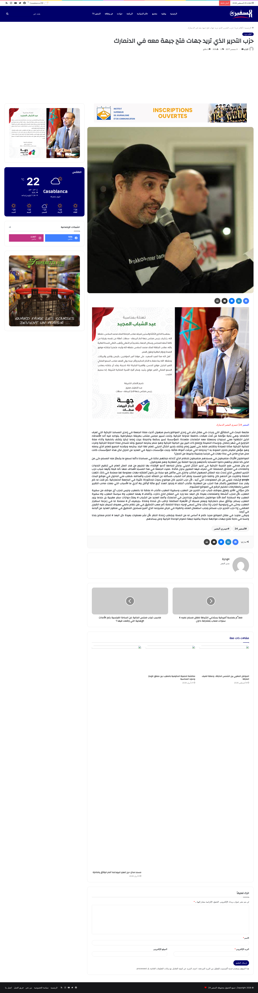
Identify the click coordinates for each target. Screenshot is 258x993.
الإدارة (246, 49)
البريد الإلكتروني (242, 949)
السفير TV (96, 14)
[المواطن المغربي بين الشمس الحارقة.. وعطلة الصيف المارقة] (224, 660)
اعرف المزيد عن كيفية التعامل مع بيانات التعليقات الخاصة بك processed (167, 968)
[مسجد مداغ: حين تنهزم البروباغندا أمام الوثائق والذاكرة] (116, 758)
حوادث (119, 14)
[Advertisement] (129, 76)
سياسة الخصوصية (41, 987)
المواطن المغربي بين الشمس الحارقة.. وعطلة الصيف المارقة (225, 677)
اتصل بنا (8, 987)
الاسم (246, 938)
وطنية (163, 14)
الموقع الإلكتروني (160, 949)
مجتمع (154, 14)
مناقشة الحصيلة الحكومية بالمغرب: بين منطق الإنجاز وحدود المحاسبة (171, 677)
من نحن (29, 987)
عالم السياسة (142, 14)
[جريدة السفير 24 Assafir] (241, 14)
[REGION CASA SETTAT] (170, 362)
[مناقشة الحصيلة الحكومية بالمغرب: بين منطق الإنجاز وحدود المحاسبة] (170, 660)
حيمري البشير (221, 528)
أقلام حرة (239, 28)
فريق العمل (18, 987)
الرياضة (130, 14)
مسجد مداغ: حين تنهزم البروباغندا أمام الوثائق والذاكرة (117, 872)
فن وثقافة (109, 14)
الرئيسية (173, 14)
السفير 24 (240, 528)
